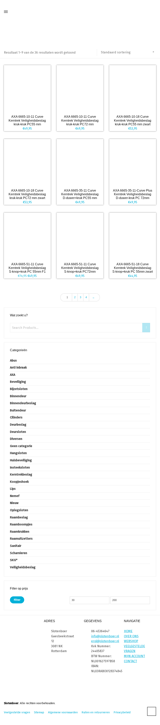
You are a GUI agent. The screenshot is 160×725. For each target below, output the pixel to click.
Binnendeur (18, 396)
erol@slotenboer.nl (105, 641)
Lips (13, 489)
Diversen (16, 439)
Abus (13, 360)
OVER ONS (131, 636)
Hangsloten (18, 453)
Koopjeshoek (19, 482)
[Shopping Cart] (152, 13)
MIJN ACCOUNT (134, 656)
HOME (128, 631)
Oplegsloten (19, 510)
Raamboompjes (21, 524)
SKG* (13, 560)
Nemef (14, 496)
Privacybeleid (122, 712)
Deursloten (18, 432)
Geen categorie (21, 446)
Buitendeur (18, 410)
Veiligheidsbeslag (23, 567)
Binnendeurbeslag (23, 403)
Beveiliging (18, 382)
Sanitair (15, 546)
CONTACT (130, 661)
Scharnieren (18, 553)
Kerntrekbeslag (21, 474)
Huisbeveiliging (21, 460)
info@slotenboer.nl (105, 636)
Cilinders (16, 417)
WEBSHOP (131, 641)
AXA (12, 375)
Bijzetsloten (19, 389)
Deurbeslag (18, 424)
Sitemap (39, 712)
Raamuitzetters (21, 538)
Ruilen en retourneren (96, 712)
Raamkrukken (19, 531)
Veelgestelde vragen (17, 712)
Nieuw (14, 503)
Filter (17, 599)
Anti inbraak (18, 367)
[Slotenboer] (80, 12)
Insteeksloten (20, 467)
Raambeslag (19, 517)
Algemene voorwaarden (63, 712)
